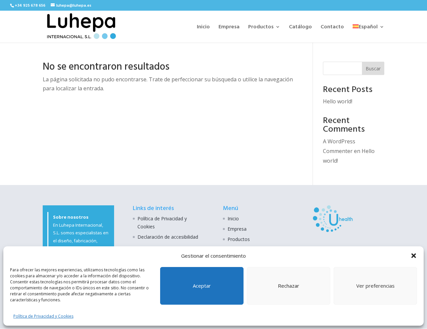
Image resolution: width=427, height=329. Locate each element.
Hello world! (337, 101)
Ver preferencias (375, 285)
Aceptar (202, 285)
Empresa (229, 27)
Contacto (332, 27)
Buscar (373, 68)
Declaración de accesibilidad (167, 237)
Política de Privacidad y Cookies (43, 316)
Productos (261, 27)
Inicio (203, 27)
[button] (413, 255)
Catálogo (300, 27)
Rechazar (288, 285)
